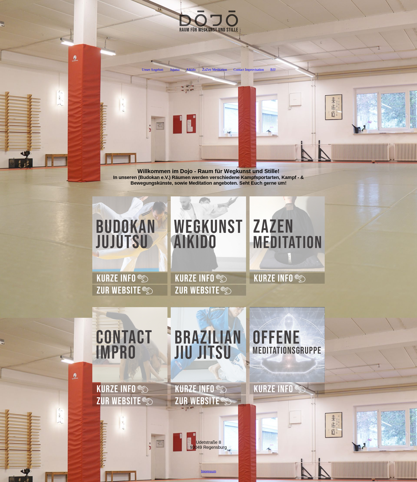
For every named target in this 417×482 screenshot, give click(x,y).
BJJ (272, 69)
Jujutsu (175, 69)
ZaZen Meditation (214, 69)
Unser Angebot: (153, 69)
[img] (208, 21)
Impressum (208, 471)
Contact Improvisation (248, 69)
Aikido (191, 69)
